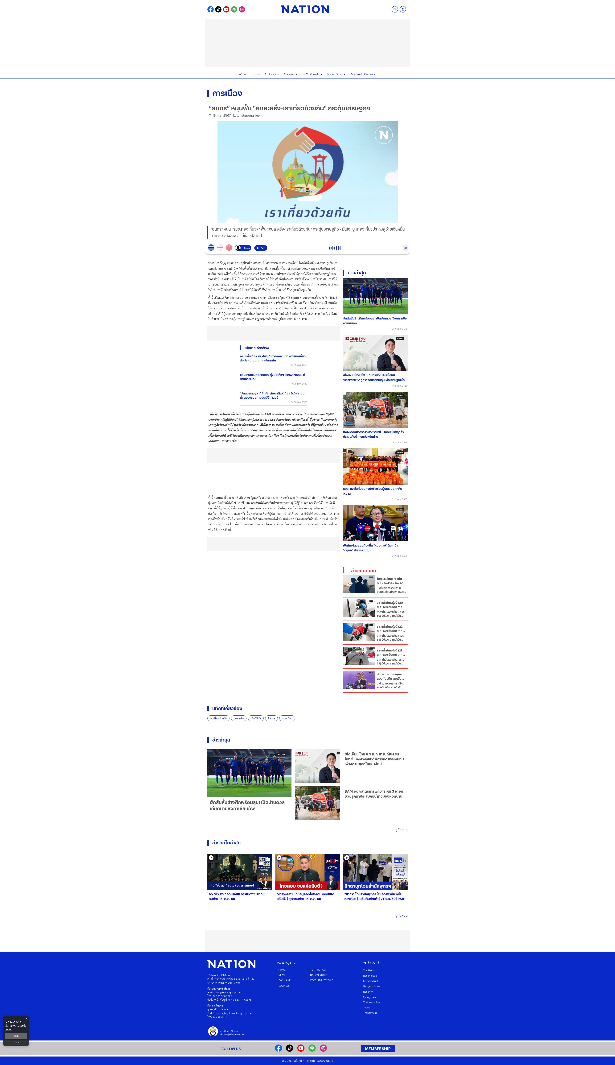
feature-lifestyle (321, 980)
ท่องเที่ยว (287, 718)
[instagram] (323, 1051)
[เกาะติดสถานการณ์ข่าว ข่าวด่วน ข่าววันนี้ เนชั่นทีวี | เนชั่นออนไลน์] (305, 9)
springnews (369, 997)
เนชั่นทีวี (297, 1061)
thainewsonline (371, 1002)
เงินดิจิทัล (256, 718)
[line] (312, 1051)
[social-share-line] (234, 9)
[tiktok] (289, 1051)
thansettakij (370, 1012)
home (282, 969)
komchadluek (370, 980)
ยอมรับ (16, 1036)
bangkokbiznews (372, 986)
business (284, 985)
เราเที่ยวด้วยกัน (218, 718)
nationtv (368, 991)
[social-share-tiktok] (218, 9)
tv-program (318, 969)
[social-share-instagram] (242, 9)
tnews (366, 1007)
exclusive (285, 980)
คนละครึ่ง (239, 718)
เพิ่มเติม (8, 1029)
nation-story (318, 975)
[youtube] (300, 1051)
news (282, 975)
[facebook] (278, 1051)
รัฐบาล (271, 718)
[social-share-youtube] (226, 9)
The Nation (369, 970)
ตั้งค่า (16, 1042)
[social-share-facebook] (210, 9)
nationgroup (370, 975)
